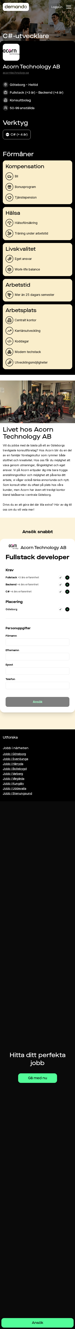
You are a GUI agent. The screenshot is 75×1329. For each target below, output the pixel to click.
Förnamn (11, 636)
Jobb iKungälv (13, 783)
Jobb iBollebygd (15, 769)
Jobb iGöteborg (14, 754)
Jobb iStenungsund (17, 793)
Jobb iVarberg (13, 774)
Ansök (37, 1322)
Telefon (10, 679)
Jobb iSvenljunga (15, 759)
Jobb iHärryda (13, 764)
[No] (67, 577)
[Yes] (60, 577)
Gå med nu (37, 1078)
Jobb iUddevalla (14, 788)
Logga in (56, 7)
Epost (9, 664)
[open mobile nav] (68, 6)
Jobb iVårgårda (13, 779)
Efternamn (12, 650)
